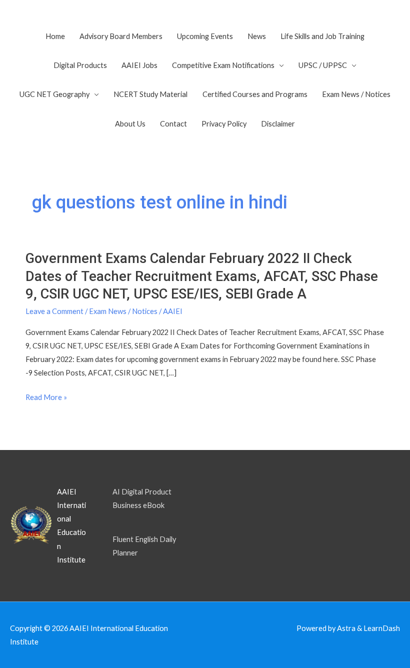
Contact (173, 124)
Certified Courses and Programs (255, 94)
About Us (130, 124)
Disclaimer (278, 124)
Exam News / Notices (356, 94)
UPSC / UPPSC (322, 65)
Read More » (46, 397)
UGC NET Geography (55, 94)
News (257, 36)
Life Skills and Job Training (322, 36)
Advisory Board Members (121, 36)
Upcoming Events (205, 36)
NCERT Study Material (151, 94)
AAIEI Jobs (140, 65)
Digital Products (80, 65)
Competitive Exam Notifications (223, 65)
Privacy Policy (224, 124)
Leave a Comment (55, 311)
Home (55, 36)
